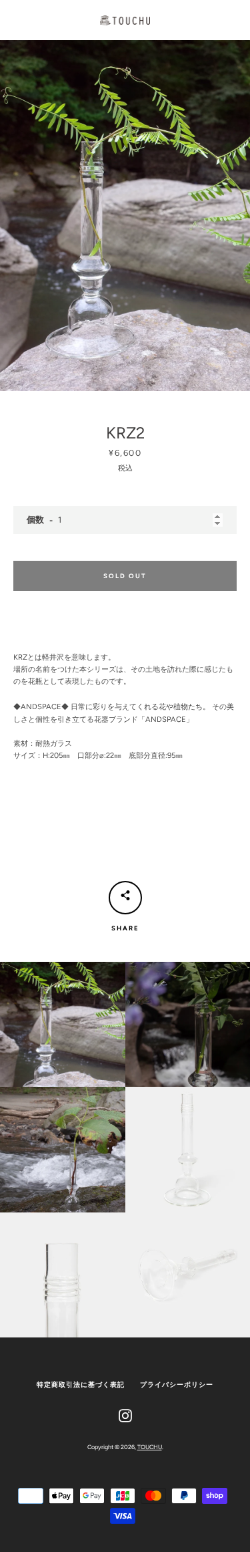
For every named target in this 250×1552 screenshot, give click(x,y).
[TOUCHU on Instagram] (125, 1415)
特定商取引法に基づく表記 (81, 1384)
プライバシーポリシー (176, 1384)
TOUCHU (149, 1446)
